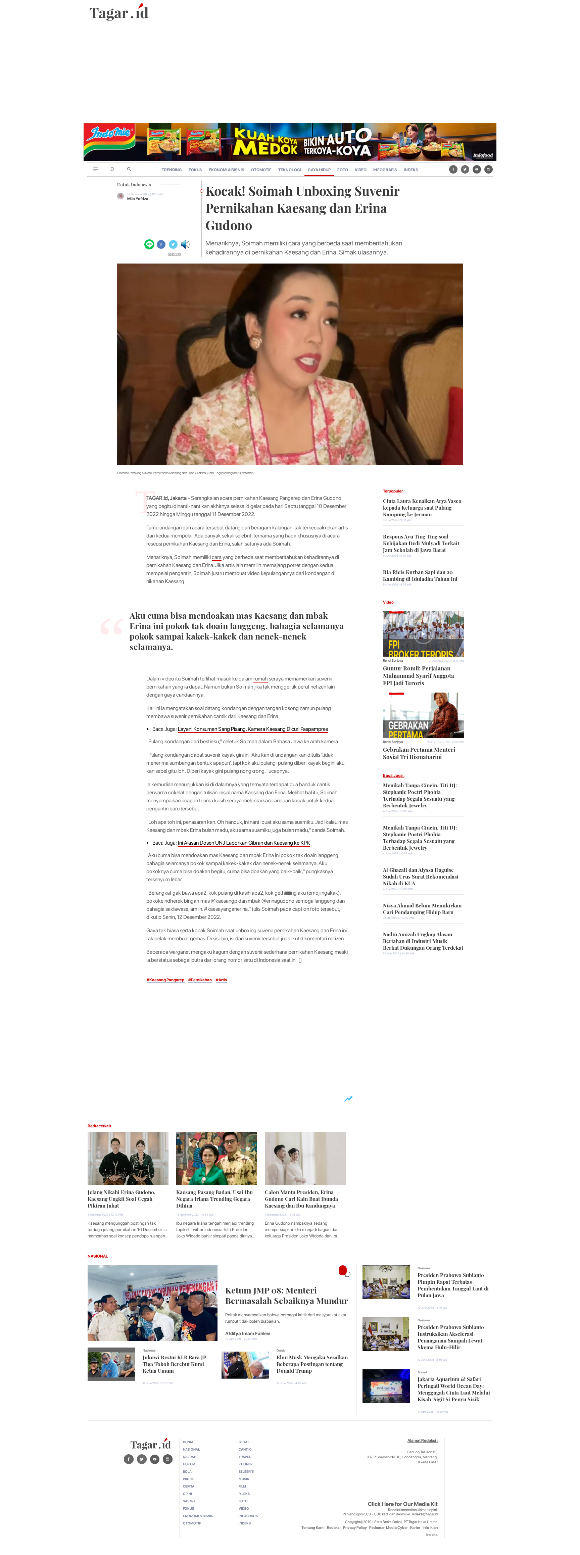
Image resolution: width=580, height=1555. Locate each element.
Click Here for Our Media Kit (403, 1504)
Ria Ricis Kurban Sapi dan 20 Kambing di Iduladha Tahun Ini (420, 574)
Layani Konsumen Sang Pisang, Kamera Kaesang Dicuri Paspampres (253, 729)
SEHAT (244, 1442)
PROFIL (188, 1479)
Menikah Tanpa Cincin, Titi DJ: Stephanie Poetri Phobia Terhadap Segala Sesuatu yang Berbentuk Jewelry (420, 794)
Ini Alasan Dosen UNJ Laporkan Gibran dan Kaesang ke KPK (244, 843)
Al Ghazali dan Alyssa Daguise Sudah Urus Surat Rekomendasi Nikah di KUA (420, 876)
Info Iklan (430, 1527)
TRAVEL (245, 1457)
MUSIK (244, 1479)
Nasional (149, 1350)
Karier (415, 1527)
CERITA (188, 1486)
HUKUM (189, 1464)
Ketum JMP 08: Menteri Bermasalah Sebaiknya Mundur (286, 1294)
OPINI (187, 1494)
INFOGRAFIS (385, 170)
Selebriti (174, 254)
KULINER (245, 1464)
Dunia (281, 1350)
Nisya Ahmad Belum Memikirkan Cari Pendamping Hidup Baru (422, 908)
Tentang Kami (313, 1527)
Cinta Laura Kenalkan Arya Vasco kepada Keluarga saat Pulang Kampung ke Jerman (422, 507)
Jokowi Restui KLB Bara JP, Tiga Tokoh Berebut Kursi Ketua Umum (175, 1363)
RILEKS (244, 1494)
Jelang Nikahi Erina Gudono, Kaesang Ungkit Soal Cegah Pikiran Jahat (121, 1198)
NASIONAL (98, 1256)
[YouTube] (477, 169)
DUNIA (188, 1442)
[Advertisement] (290, 73)
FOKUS (195, 170)
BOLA (187, 1471)
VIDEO (361, 170)
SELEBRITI (246, 1471)
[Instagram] (488, 169)
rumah (260, 678)
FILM (242, 1486)
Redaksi (334, 1527)
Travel (422, 1372)
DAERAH (189, 1457)
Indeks (432, 1535)
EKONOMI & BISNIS (226, 170)
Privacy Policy (355, 1527)
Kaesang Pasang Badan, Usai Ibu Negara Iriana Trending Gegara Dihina (214, 1198)
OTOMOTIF (261, 170)
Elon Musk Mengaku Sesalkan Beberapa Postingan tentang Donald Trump (312, 1363)
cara (217, 557)
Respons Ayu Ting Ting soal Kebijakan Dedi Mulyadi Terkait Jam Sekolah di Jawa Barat (421, 542)
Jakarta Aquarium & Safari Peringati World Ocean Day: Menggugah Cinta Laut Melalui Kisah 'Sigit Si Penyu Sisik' (454, 1388)
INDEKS (411, 170)
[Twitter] (465, 169)
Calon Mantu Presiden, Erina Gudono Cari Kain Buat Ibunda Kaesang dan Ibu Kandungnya (301, 1198)
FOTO (342, 170)
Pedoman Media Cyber (388, 1527)
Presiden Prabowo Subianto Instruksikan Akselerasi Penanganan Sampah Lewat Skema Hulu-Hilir (451, 1336)
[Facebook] (453, 169)
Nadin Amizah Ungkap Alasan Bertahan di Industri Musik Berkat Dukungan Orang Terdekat (423, 940)
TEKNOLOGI (289, 170)
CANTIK (245, 1449)
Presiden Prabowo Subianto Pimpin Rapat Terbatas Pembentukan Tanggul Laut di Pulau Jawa (453, 1284)
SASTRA (189, 1501)
